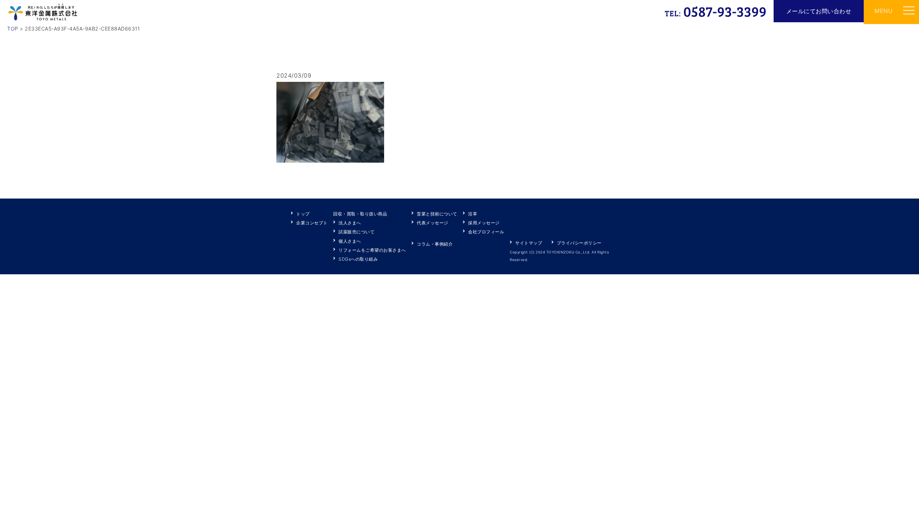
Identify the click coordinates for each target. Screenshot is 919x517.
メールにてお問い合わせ (819, 11)
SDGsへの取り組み (358, 259)
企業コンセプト (312, 222)
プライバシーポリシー (579, 243)
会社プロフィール (486, 231)
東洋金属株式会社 (42, 12)
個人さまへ (350, 241)
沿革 (472, 213)
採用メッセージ (484, 222)
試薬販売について (356, 231)
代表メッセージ (432, 222)
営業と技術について (437, 213)
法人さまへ (350, 222)
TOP (12, 28)
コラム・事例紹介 (435, 244)
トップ (303, 213)
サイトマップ (528, 243)
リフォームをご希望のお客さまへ (372, 250)
